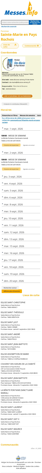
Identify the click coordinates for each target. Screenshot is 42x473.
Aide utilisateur (21, 468)
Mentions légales (18, 466)
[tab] (10, 115)
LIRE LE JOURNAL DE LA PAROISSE (17, 96)
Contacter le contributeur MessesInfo (15, 104)
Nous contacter (7, 466)
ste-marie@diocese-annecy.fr (19, 82)
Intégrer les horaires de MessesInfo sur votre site (17, 462)
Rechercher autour (10, 288)
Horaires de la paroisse (11, 145)
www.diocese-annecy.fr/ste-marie (22, 79)
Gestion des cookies (32, 466)
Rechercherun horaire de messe (35, 22)
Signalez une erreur (29, 145)
